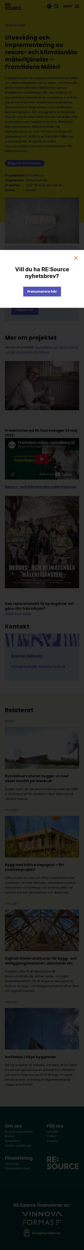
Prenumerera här (42, 291)
